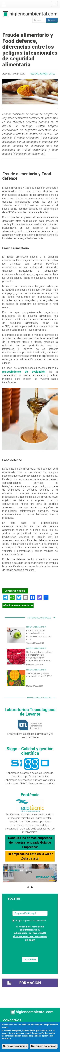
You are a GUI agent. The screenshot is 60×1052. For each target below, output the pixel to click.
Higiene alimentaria (42, 73)
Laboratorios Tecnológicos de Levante (30, 712)
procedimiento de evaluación (25, 371)
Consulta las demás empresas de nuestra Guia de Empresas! (30, 842)
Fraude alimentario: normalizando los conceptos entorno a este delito (39, 635)
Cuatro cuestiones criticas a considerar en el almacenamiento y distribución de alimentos (39, 656)
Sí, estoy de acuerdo (15, 1046)
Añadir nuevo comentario (18, 605)
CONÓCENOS (12, 1020)
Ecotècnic (30, 794)
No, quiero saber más (43, 1046)
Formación (30, 983)
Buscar (51, 20)
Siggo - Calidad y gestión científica (30, 751)
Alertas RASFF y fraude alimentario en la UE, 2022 (39, 675)
